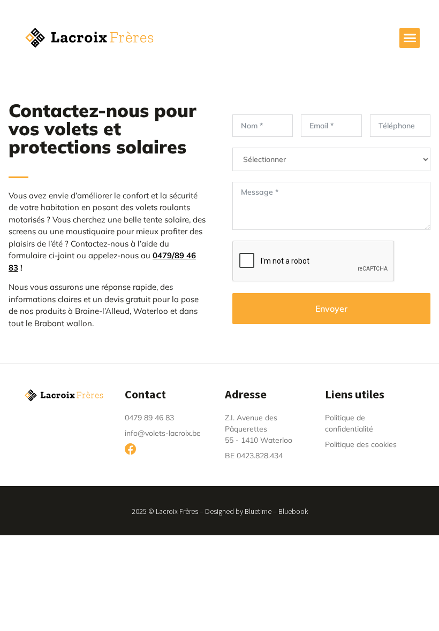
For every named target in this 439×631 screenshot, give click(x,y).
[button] (409, 38)
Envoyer (331, 308)
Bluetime (258, 511)
